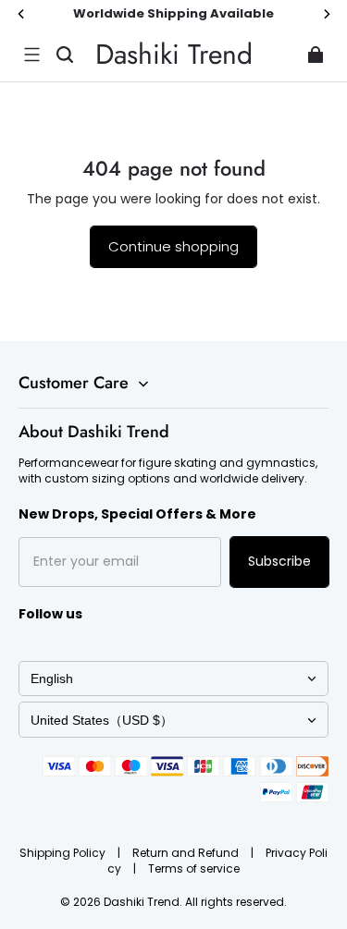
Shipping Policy (63, 853)
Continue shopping (173, 246)
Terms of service (194, 868)
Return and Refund (187, 853)
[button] (31, 54)
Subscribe (279, 561)
